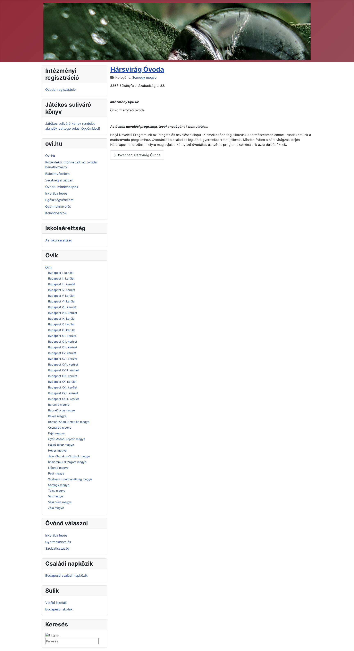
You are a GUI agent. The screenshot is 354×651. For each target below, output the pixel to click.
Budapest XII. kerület (62, 335)
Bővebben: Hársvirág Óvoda (138, 155)
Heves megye (57, 450)
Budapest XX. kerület (62, 381)
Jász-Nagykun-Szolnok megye (69, 456)
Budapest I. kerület (61, 272)
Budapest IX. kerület (61, 318)
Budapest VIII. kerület (62, 313)
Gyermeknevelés (58, 206)
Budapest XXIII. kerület (63, 399)
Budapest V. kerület (61, 295)
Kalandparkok (56, 213)
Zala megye (56, 507)
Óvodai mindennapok (61, 187)
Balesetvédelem (57, 174)
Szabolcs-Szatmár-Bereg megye (70, 479)
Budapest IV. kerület (61, 290)
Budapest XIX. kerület (62, 376)
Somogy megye (58, 485)
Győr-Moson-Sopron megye (66, 439)
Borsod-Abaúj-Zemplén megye (68, 421)
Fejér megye (56, 433)
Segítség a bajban (59, 180)
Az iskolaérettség (58, 240)
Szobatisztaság (57, 548)
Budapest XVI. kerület (62, 358)
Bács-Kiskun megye (61, 410)
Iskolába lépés (56, 193)
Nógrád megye (58, 467)
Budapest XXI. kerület (62, 387)
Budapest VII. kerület (62, 307)
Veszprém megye (59, 502)
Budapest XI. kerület (61, 330)
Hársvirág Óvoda (137, 69)
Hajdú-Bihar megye (61, 444)
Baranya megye (58, 404)
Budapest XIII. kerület (62, 341)
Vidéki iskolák (56, 603)
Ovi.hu (50, 156)
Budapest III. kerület (61, 284)
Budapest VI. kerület (61, 301)
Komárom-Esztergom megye (67, 462)
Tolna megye (56, 490)
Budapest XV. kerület (62, 353)
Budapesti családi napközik (66, 575)
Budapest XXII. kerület (63, 393)
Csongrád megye (59, 427)
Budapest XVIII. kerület (63, 370)
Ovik (48, 267)
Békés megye (57, 416)
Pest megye (56, 473)
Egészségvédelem (59, 200)
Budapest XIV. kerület (62, 347)
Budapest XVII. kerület (63, 364)
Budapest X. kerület (61, 324)
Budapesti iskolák (59, 609)
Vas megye (55, 496)
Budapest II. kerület (61, 278)
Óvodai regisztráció (60, 89)
